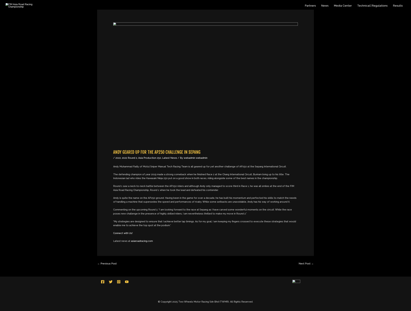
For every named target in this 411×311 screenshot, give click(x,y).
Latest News (169, 157)
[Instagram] (119, 282)
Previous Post (107, 263)
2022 (118, 157)
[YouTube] (127, 282)
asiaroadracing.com (142, 241)
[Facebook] (103, 282)
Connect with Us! (123, 233)
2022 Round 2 (129, 157)
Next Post (306, 263)
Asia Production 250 (149, 157)
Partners (310, 5)
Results (398, 5)
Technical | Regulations (372, 5)
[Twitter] (111, 282)
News (324, 5)
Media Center (343, 5)
